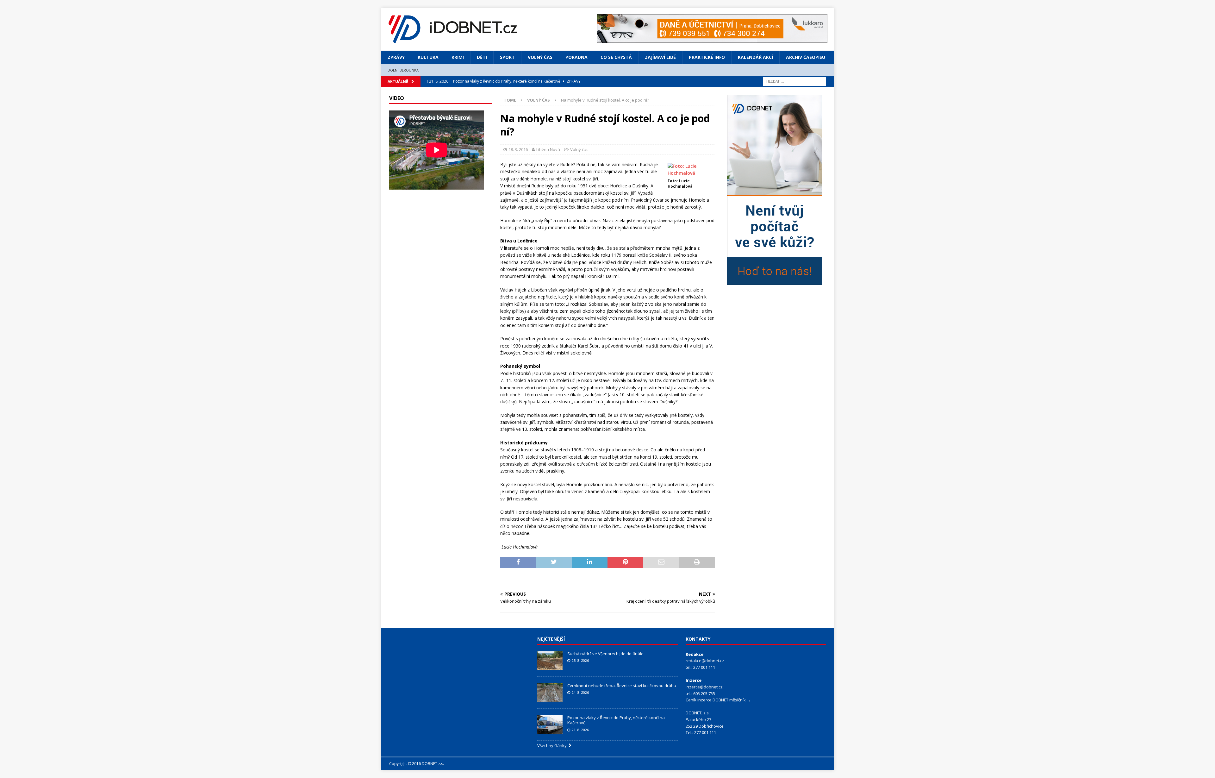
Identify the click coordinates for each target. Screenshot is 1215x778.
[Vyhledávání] (794, 81)
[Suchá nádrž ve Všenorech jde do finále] (550, 660)
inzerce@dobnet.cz (704, 687)
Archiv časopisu (805, 57)
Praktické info (707, 57)
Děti (482, 57)
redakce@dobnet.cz (705, 660)
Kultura (428, 57)
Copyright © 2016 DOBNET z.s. (416, 763)
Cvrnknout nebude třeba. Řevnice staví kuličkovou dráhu (622, 685)
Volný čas (540, 57)
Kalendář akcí (755, 57)
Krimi (458, 57)
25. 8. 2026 (580, 660)
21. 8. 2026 (580, 729)
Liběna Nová (548, 149)
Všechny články (553, 745)
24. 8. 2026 (580, 692)
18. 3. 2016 (518, 149)
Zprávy (396, 57)
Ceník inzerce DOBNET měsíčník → (718, 700)
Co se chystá (616, 57)
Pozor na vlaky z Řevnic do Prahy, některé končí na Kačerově (616, 720)
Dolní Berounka (403, 70)
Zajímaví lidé (660, 57)
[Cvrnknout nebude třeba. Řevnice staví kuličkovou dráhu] (550, 692)
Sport (507, 57)
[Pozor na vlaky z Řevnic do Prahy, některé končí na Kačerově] (550, 724)
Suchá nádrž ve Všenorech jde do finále (605, 653)
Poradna (576, 57)
